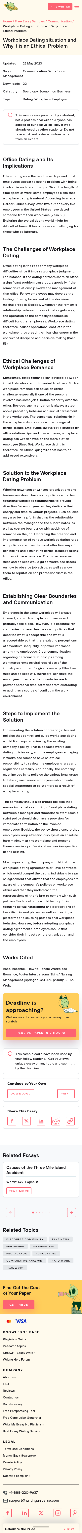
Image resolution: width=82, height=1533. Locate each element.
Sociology (30, 91)
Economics (47, 91)
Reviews (9, 1391)
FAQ (6, 1384)
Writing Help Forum (16, 1360)
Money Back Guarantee (19, 1456)
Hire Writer (60, 6)
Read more (19, 1191)
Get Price (18, 1305)
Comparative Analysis (24, 1260)
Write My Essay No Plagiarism (23, 1424)
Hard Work (61, 1260)
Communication (35, 71)
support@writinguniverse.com (34, 1501)
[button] (33, 1213)
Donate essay (12, 1404)
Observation (44, 1246)
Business (63, 91)
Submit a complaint (16, 1476)
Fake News (60, 1239)
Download (21, 1093)
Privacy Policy (12, 1469)
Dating (28, 99)
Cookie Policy (12, 1462)
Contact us (11, 1397)
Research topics (14, 1346)
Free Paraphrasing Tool (19, 1411)
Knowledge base (21, 1332)
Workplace (42, 99)
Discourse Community (24, 1239)
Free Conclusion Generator (22, 1418)
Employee (59, 99)
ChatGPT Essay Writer (18, 1353)
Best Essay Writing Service (21, 1431)
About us (9, 1377)
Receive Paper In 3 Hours (41, 1033)
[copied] (70, 1121)
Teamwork (15, 1268)
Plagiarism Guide (14, 1339)
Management (13, 76)
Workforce (56, 71)
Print (66, 1093)
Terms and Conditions (18, 1449)
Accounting (46, 1253)
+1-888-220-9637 (23, 1493)
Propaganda (16, 1253)
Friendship (15, 1246)
